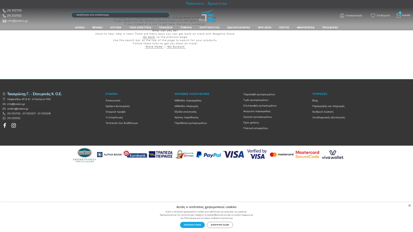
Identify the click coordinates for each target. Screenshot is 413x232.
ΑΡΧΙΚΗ (80, 27)
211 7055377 (29, 113)
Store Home (154, 47)
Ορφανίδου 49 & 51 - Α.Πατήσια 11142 (29, 99)
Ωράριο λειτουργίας (118, 106)
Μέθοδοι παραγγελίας (188, 100)
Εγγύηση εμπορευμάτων (257, 117)
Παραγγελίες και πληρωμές (328, 106)
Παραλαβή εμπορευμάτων (259, 94)
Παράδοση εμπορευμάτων (191, 123)
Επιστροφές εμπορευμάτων (260, 106)
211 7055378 (44, 113)
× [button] (409, 205)
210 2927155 (14, 10)
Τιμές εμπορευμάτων (255, 100)
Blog (315, 100)
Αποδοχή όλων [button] (192, 224)
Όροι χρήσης (251, 122)
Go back (149, 37)
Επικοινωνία (113, 100)
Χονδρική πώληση (322, 112)
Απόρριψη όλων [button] (220, 224)
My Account (176, 47)
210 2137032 (14, 15)
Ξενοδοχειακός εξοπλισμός (328, 117)
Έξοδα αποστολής (186, 112)
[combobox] (120, 15)
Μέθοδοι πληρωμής (186, 106)
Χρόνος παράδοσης (187, 117)
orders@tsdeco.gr (17, 109)
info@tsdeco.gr (17, 20)
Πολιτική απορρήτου (255, 128)
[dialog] (206, 217)
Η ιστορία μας (114, 117)
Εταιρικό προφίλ (116, 112)
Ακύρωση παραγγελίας (257, 111)
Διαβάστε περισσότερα (222, 218)
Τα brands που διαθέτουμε (122, 123)
